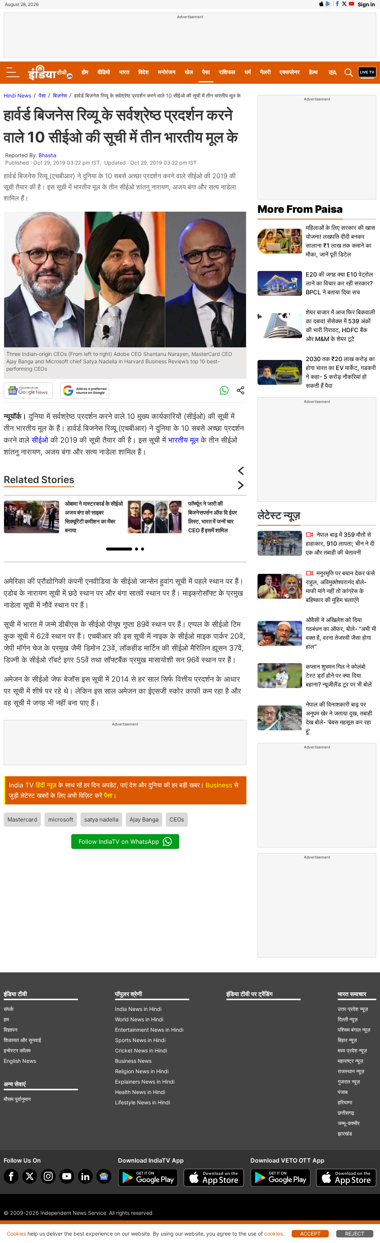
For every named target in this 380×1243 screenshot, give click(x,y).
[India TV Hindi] (50, 73)
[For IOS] (346, 1178)
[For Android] (280, 1178)
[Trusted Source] (84, 391)
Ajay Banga (144, 819)
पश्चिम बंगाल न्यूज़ (354, 1030)
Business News (133, 1061)
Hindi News (17, 95)
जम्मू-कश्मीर (349, 1123)
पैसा (206, 72)
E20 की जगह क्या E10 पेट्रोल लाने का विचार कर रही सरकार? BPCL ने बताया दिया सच (339, 283)
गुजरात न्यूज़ (349, 1081)
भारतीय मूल (183, 440)
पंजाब (343, 1092)
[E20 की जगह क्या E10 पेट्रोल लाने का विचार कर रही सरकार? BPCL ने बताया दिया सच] (280, 283)
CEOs (177, 819)
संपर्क (8, 1009)
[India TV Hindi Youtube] (351, 3)
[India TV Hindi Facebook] (337, 3)
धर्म (248, 72)
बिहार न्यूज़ (347, 1040)
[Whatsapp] (224, 391)
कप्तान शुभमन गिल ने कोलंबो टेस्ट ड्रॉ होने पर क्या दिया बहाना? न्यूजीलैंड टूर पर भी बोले (339, 675)
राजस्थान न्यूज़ (351, 1071)
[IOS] (321, 3)
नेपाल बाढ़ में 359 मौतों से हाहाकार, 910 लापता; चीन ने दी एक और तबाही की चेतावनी (340, 543)
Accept (310, 1233)
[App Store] (214, 1178)
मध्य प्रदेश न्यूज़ (352, 1050)
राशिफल (227, 72)
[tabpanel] (63, 517)
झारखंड (345, 1133)
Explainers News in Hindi (144, 1081)
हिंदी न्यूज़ (46, 785)
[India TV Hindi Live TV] (367, 73)
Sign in (366, 4)
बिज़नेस (60, 95)
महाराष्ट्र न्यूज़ (350, 1061)
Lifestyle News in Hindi (142, 1102)
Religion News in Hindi (141, 1071)
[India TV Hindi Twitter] (344, 3)
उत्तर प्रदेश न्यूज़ (353, 1009)
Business (219, 785)
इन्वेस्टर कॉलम (17, 1050)
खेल (189, 72)
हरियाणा (345, 1102)
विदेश (143, 72)
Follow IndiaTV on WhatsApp (119, 841)
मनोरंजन (167, 72)
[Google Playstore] (148, 1178)
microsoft (60, 819)
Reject (354, 1233)
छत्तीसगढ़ (346, 1113)
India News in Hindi (138, 1009)
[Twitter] (29, 1176)
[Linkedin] (85, 1176)
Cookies (16, 1233)
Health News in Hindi (140, 1092)
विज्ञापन (10, 1030)
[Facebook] (11, 1176)
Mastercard (22, 819)
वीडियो (104, 72)
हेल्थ (313, 72)
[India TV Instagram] (48, 1176)
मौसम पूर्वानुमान (17, 1099)
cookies (273, 1233)
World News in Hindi (139, 1019)
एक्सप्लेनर (290, 72)
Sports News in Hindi (140, 1040)
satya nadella (101, 819)
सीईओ (40, 440)
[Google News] (28, 391)
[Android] (328, 3)
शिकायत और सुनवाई (22, 1040)
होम (85, 72)
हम (6, 1019)
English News (20, 1061)
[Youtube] (66, 1176)
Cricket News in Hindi (141, 1050)
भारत (124, 72)
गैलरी (265, 72)
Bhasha (47, 155)
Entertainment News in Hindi (149, 1030)
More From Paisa (300, 209)
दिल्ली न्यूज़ (348, 1019)
